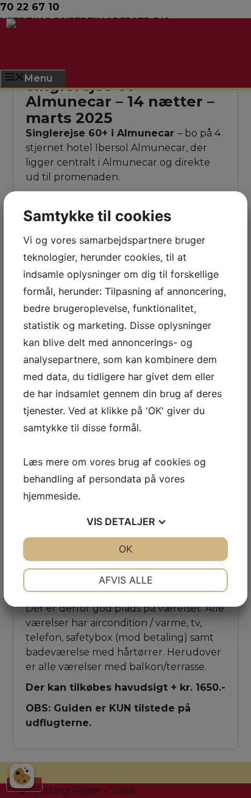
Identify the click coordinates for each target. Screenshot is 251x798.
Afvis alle (126, 580)
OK (125, 549)
